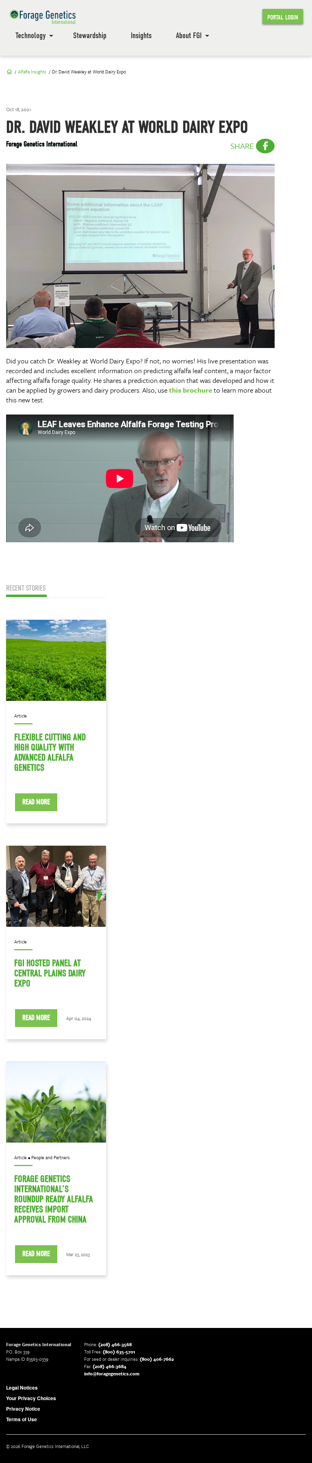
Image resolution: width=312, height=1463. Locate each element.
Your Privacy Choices (31, 1398)
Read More (36, 802)
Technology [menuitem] (30, 35)
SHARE (243, 146)
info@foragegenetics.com (111, 1373)
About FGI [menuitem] (189, 35)
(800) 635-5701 (119, 1351)
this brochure (190, 390)
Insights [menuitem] (141, 35)
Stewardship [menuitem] (89, 35)
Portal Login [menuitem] (282, 17)
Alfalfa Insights (32, 71)
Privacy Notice (23, 1408)
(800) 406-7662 (157, 1359)
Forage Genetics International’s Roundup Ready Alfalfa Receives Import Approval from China (53, 1199)
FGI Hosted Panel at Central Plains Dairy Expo (50, 973)
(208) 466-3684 (109, 1366)
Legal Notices (22, 1387)
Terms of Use (21, 1419)
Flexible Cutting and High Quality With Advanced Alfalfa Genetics (50, 752)
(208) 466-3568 (115, 1344)
